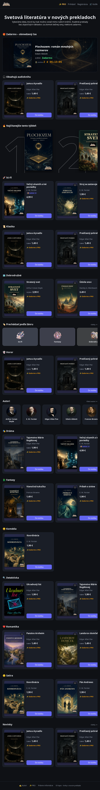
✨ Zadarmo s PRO (33, 98)
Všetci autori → (91, 401)
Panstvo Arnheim (35, 633)
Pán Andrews (86, 682)
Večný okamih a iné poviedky (36, 185)
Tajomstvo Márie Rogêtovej (35, 439)
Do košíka (39, 115)
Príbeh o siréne (87, 486)
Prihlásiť (71, 4)
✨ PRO (62, 4)
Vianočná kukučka (35, 486)
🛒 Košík (94, 4)
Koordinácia (33, 535)
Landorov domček (89, 633)
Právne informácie (45, 785)
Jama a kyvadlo (34, 83)
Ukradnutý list (33, 584)
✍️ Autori (23, 785)
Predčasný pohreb (89, 83)
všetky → (94, 324)
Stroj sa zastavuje (88, 184)
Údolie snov (86, 282)
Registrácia (82, 4)
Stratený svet (33, 282)
